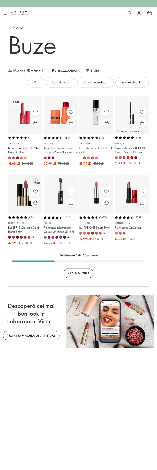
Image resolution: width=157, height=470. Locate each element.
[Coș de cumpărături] (149, 13)
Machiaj (18, 27)
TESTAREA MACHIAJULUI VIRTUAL (31, 336)
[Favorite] (35, 111)
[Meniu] (5, 13)
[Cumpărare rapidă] (35, 123)
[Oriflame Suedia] (20, 13)
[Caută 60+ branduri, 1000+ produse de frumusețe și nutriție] (130, 13)
